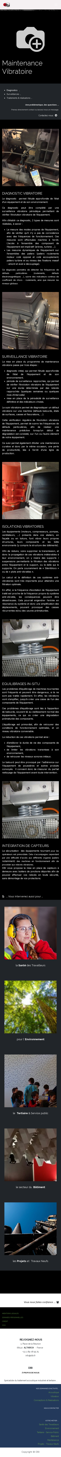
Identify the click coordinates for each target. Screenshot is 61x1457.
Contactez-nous (46, 115)
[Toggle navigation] (56, 5)
